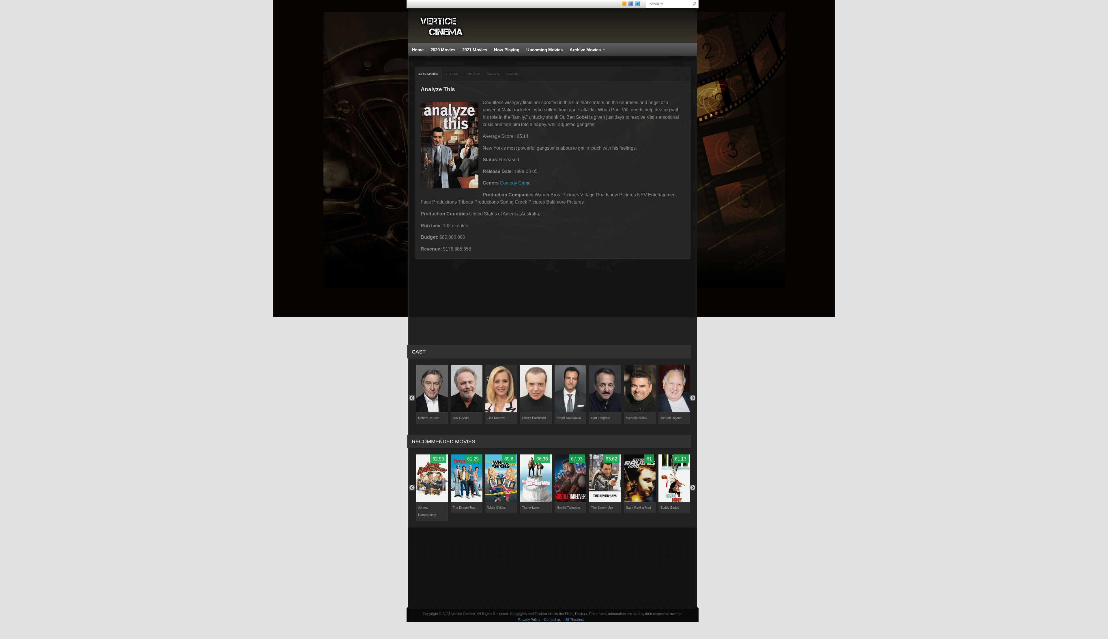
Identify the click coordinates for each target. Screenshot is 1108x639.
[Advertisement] (552, 567)
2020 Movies (443, 49)
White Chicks (496, 507)
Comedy (508, 183)
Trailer (452, 74)
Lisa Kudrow (496, 418)
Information (428, 74)
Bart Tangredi (600, 418)
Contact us (552, 620)
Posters (473, 74)
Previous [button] (412, 398)
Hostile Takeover (568, 507)
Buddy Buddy (669, 507)
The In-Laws (531, 507)
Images (493, 74)
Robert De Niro (428, 418)
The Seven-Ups (602, 507)
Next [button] (692, 398)
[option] (432, 394)
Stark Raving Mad (638, 507)
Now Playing (506, 49)
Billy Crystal (461, 418)
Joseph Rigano (671, 418)
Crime (524, 183)
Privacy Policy (529, 620)
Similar (512, 74)
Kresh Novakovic (569, 418)
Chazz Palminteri (534, 418)
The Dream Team (465, 507)
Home (418, 49)
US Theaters (574, 620)
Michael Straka (636, 418)
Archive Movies (583, 50)
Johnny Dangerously (427, 511)
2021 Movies (474, 49)
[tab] (428, 74)
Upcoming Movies (544, 49)
